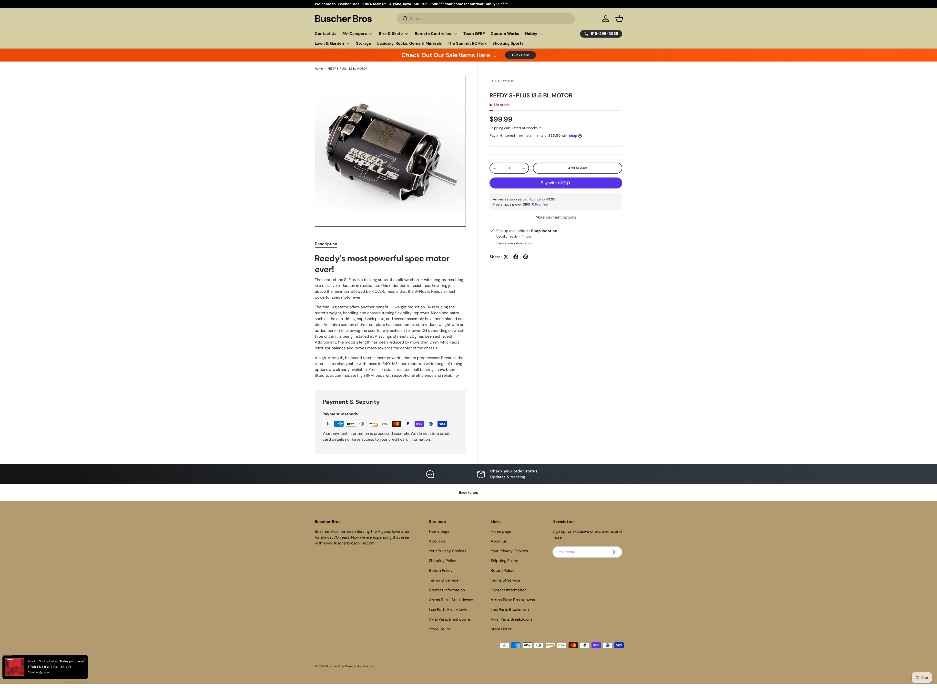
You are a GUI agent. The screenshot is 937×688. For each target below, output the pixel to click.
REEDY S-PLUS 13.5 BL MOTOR (347, 69)
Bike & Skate (391, 33)
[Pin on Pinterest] (525, 257)
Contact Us (325, 33)
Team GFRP (474, 33)
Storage (363, 43)
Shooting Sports (508, 43)
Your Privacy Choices (447, 550)
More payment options (556, 217)
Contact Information (447, 590)
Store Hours (439, 629)
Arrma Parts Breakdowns (451, 599)
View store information (514, 243)
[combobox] (486, 18)
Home (319, 69)
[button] (619, 18)
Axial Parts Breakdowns (450, 619)
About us (437, 541)
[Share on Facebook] (516, 257)
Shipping (496, 128)
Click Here (520, 55)
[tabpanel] (390, 315)
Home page (439, 531)
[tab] (326, 243)
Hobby (531, 33)
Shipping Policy (442, 560)
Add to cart (577, 168)
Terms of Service (443, 580)
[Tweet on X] (506, 257)
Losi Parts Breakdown (448, 609)
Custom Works (505, 33)
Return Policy (441, 570)
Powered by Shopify (359, 666)
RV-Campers (354, 33)
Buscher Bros (335, 666)
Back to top (468, 492)
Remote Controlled (433, 33)
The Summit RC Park (467, 43)
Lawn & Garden (329, 43)
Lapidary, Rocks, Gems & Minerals (409, 43)
